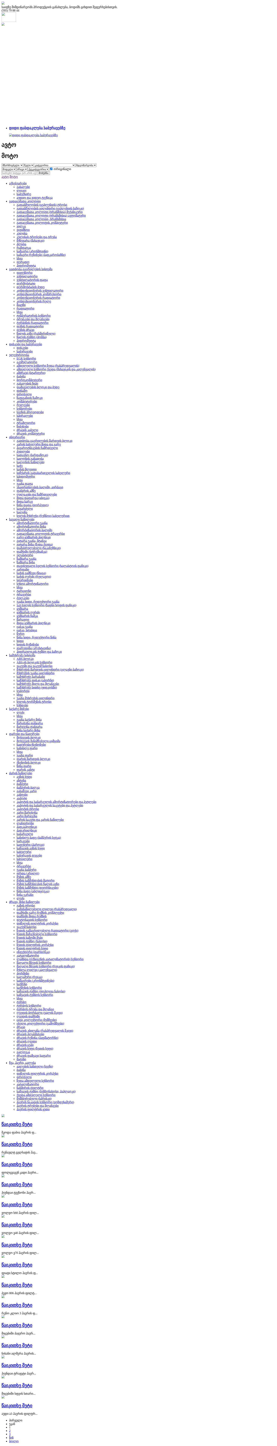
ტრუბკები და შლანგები (33, 319)
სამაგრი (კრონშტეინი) (32, 251)
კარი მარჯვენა (27, 816)
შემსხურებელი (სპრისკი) (34, 1098)
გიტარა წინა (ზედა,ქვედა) (35, 544)
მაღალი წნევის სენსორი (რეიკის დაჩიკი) (46, 966)
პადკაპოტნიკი (27, 826)
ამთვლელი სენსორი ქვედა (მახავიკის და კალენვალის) (56, 369)
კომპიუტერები (27, 401)
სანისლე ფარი (27, 748)
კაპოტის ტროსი (28, 809)
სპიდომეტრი (26, 476)
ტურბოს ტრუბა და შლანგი (35, 1009)
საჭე (20, 465)
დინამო (22, 390)
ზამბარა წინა (26, 562)
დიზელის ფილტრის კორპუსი (37, 923)
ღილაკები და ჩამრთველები (37, 494)
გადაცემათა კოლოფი (25, 201)
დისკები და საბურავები (25, 344)
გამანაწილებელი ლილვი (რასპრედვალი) (47, 909)
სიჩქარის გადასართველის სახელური (43, 473)
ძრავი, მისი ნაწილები (24, 902)
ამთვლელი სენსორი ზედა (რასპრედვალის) (48, 365)
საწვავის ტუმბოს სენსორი (35, 994)
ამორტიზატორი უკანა (32, 523)
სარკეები (23, 841)
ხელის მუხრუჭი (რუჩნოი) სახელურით (43, 515)
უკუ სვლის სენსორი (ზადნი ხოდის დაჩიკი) (46, 605)
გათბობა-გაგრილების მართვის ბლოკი (44, 440)
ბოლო (14, 1441)
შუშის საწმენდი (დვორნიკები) (37, 887)
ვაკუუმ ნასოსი (26, 927)
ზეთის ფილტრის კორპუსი (35, 944)
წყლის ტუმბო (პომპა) (32, 337)
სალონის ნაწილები (30, 462)
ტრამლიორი (26, 422)
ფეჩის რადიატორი (30, 326)
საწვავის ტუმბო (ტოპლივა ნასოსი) (41, 991)
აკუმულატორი (27, 362)
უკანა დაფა (25, 483)
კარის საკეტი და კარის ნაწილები (40, 819)
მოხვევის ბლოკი (29, 737)
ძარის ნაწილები (20, 773)
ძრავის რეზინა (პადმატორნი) (37, 1037)
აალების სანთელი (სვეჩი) (35, 1066)
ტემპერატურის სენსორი (34, 315)
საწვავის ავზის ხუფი (31, 848)
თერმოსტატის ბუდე (30, 287)
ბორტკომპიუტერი (29, 380)
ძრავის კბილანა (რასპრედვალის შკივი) (45, 1030)
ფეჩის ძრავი (25, 330)
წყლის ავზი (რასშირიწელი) (36, 333)
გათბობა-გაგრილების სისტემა (30, 269)
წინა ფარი (24, 766)
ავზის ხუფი (24, 776)
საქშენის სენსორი (29, 987)
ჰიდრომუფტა (26, 265)
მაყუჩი (21, 305)
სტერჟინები (25, 580)
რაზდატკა (24, 247)
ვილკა (21, 226)
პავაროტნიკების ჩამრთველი (37, 448)
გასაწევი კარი (27, 791)
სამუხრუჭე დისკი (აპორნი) (35, 680)
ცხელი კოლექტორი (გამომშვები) (40, 1023)
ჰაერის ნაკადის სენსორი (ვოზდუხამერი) (45, 1102)
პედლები (23, 451)
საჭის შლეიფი (27, 469)
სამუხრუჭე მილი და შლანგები (38, 683)
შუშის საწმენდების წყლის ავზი (38, 884)
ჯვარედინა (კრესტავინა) (34, 648)
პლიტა (21, 244)
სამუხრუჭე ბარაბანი (31, 676)
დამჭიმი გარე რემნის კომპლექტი (40, 912)
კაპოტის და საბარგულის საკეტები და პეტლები (50, 805)
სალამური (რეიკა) (29, 977)
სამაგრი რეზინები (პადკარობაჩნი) (41, 254)
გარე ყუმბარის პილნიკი (34, 537)
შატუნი (21, 1059)
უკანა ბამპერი (26, 869)
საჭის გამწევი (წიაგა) (31, 573)
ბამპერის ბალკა (28, 787)
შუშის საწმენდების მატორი (35, 880)
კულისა (22, 233)
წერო (20, 633)
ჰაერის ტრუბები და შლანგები (38, 1105)
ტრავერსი (24, 594)
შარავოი (23, 619)
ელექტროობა (19, 355)
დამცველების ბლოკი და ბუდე (38, 387)
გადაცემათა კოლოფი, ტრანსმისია (41, 219)
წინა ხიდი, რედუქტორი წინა (36, 637)
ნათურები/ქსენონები (31, 744)
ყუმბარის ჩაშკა (27, 616)
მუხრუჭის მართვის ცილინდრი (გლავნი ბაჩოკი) (50, 669)
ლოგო (21, 190)
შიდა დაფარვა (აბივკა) (33, 498)
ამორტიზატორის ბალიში (34, 530)
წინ (11, 1437)
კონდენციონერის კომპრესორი (39, 294)
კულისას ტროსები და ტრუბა (37, 237)
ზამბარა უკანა (26, 558)
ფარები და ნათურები (24, 734)
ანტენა (21, 780)
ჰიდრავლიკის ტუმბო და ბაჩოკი (39, 651)
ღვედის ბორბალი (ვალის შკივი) (40, 1012)
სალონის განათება (30, 458)
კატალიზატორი (28, 955)
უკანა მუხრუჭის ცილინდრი (35, 698)
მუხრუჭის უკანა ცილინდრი (35, 673)
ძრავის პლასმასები (30, 1034)
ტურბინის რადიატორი (32, 322)
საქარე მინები (19, 708)
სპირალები (25, 415)
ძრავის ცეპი (25, 1045)
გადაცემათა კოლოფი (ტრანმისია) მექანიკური (50, 212)
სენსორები (24, 408)
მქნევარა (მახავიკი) (30, 240)
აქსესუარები (18, 183)
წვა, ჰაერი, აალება (22, 1062)
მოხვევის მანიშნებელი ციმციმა (38, 741)
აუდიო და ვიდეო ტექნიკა (35, 197)
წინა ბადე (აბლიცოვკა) (33, 891)
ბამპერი (22, 784)
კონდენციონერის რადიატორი (38, 297)
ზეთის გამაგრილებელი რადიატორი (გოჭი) (47, 930)
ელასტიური (25, 555)
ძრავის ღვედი (27, 1041)
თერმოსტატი (26, 283)
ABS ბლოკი (25, 658)
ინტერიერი (17, 437)
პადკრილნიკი (27, 830)
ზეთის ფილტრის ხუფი (32, 948)
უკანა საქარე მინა (29, 719)
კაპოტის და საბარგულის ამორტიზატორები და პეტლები (56, 801)
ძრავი (21, 1027)
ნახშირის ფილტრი (30, 1087)
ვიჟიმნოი (23, 229)
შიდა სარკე (25, 501)
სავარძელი (25, 508)
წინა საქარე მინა (28, 730)
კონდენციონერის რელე (34, 301)
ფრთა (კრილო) (28, 873)
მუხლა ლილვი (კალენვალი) (37, 969)
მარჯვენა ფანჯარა (29, 726)
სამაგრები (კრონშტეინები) (35, 980)
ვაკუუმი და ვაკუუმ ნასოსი (34, 666)
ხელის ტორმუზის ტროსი (34, 701)
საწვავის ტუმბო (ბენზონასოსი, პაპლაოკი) (46, 1091)
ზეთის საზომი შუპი (30, 937)
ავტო (5, 176)
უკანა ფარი (25, 755)
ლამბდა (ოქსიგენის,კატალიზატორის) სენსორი (50, 959)
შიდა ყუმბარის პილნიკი (33, 623)
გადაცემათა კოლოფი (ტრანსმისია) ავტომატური (51, 215)
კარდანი (23, 569)
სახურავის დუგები (29, 855)
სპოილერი (24, 859)
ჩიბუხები (23, 426)
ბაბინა (21, 376)
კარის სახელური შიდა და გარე (39, 444)
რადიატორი (25, 308)
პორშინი (23, 973)
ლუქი (20, 712)
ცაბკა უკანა (25, 626)
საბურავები (25, 351)
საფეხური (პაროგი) (30, 844)
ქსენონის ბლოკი (29, 762)
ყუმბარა (22, 608)
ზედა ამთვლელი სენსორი (35, 1080)
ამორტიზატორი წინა (31, 526)
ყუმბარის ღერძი (28, 612)
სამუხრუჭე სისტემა (22, 655)
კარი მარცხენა (27, 812)
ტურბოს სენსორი (29, 1005)
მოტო (14, 176)
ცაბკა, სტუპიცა (27, 630)
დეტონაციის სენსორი (32, 919)
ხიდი (20, 641)
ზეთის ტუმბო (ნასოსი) (32, 941)
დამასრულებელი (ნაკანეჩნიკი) (39, 548)
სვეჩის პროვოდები (30, 412)
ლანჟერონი (25, 823)
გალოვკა (23, 1052)
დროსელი (24, 394)
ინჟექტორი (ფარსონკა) (33, 952)
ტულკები (23, 598)
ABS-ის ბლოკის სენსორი (34, 662)
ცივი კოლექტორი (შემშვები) (37, 1020)
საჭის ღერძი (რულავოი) (34, 576)
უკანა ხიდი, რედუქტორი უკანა (38, 601)
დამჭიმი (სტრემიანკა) (32, 551)
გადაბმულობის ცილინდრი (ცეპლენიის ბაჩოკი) (50, 208)
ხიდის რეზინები (28, 644)
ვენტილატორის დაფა (32, 279)
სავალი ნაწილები (21, 519)
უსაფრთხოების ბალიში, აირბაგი (40, 487)
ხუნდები (22, 705)
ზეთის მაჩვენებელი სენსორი (37, 934)
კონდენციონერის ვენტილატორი (40, 290)
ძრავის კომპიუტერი (31, 433)
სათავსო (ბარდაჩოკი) (32, 455)
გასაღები (23, 187)
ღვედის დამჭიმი (28, 1016)
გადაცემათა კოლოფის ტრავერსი (41, 533)
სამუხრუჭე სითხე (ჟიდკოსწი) (37, 687)
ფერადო (23, 262)
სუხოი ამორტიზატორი (32, 583)
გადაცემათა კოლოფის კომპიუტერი (42, 222)
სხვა (20, 258)
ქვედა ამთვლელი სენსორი (36, 1095)
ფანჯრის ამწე (26, 490)
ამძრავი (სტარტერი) (31, 372)
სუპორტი (23, 691)
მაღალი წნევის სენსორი (34, 962)
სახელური (24, 851)
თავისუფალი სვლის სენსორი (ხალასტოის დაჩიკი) (52, 565)
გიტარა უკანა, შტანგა (32, 540)
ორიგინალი (62, 169)
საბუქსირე (24, 194)
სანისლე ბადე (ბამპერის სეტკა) (39, 837)
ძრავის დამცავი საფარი (34, 1055)
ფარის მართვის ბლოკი (33, 759)
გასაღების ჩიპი (27, 383)
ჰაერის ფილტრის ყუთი (33, 1109)
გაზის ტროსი (26, 905)
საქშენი (22, 984)
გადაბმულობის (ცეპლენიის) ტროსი (42, 204)
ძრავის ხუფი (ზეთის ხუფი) (35, 1048)
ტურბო (21, 1002)
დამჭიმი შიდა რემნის (32, 916)
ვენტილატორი (27, 276)
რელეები (23, 405)
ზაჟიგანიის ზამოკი (30, 397)
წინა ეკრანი (25, 894)
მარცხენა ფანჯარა (30, 723)
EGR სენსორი (26, 358)
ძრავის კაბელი (27, 430)
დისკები (22, 347)
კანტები (22, 794)
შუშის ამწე (24, 877)
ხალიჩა (22, 512)
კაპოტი (22, 798)
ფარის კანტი (26, 769)
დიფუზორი (24, 272)
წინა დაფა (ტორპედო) (33, 505)
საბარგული (25, 834)
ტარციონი (24, 591)
